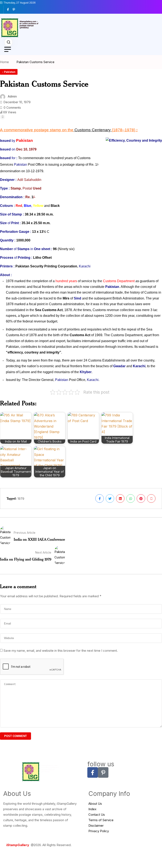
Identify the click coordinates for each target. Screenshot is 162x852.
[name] (9, 9)
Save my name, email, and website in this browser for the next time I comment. (61, 651)
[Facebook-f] (92, 772)
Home (5, 62)
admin (12, 96)
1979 (21, 499)
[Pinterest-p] (103, 772)
